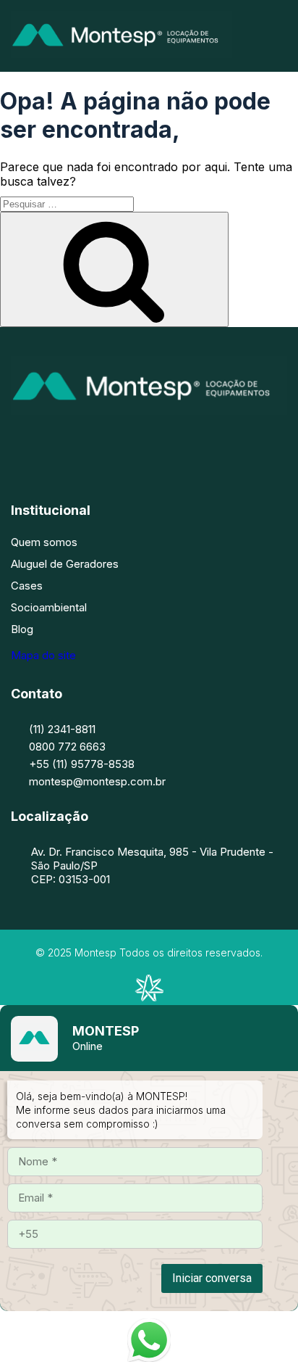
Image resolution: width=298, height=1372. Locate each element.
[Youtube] (214, 443)
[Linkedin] (171, 443)
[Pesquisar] (114, 269)
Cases (27, 585)
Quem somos (44, 542)
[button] (281, 35)
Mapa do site (43, 655)
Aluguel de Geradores (65, 564)
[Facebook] (84, 443)
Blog (22, 629)
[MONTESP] (121, 53)
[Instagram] (127, 443)
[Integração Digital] (149, 997)
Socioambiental (49, 607)
